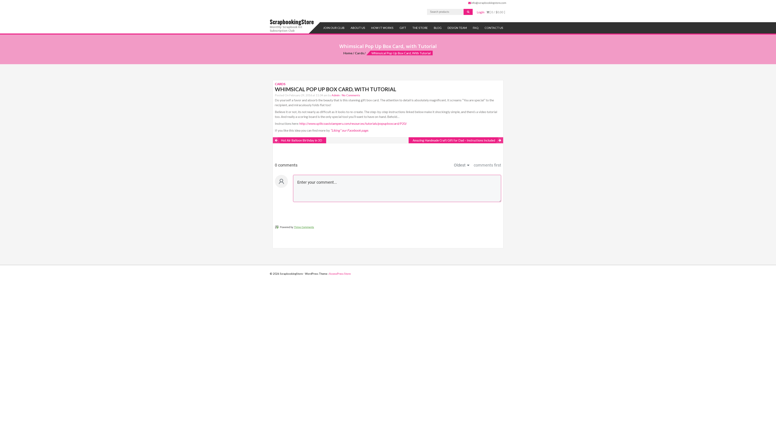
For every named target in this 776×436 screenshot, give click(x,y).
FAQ (476, 27)
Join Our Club (334, 27)
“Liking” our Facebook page (349, 130)
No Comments (351, 95)
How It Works (382, 27)
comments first (487, 165)
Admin (336, 95)
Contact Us (494, 27)
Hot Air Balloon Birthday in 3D (301, 140)
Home (347, 53)
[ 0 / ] (497, 12)
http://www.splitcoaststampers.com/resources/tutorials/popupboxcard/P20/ (353, 123)
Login (480, 12)
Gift (403, 27)
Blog (438, 27)
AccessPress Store (340, 273)
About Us (358, 27)
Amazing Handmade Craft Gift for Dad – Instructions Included (454, 140)
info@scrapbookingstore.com (488, 2)
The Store (420, 27)
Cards (359, 53)
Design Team (457, 27)
